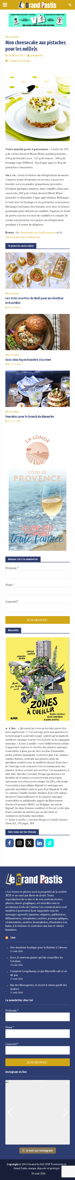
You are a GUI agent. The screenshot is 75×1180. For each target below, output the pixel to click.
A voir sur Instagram (39, 1150)
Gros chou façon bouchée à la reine (28, 360)
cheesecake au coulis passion (37, 232)
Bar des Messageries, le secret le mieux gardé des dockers (38, 987)
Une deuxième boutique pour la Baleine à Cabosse (38, 947)
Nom (9, 585)
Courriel (12, 601)
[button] (37, 1142)
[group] (37, 1112)
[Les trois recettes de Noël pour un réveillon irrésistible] (37, 270)
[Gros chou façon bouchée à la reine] (37, 332)
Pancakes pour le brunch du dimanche (29, 417)
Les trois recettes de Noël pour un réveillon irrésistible (34, 300)
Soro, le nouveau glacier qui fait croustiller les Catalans (36, 959)
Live (13, 937)
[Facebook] (9, 843)
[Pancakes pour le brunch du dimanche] (37, 388)
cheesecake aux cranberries (22, 237)
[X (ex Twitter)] (29, 843)
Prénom (11, 568)
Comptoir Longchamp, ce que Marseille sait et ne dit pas (38, 973)
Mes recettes (12, 37)
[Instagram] (19, 843)
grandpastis (36, 55)
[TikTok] (49, 843)
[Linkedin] (39, 843)
